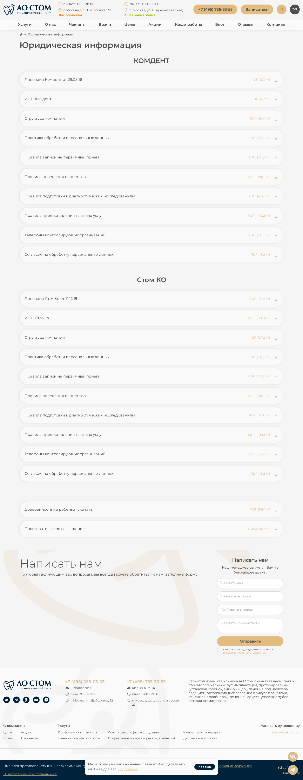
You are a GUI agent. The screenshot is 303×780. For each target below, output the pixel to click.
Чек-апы (77, 24)
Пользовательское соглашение (30, 774)
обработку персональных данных (244, 652)
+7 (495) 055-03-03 (85, 681)
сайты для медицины (290, 770)
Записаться (257, 9)
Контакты (276, 24)
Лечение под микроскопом (79, 738)
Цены (129, 24)
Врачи (105, 24)
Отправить (250, 641)
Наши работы (188, 24)
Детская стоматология (200, 738)
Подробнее (127, 769)
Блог (220, 24)
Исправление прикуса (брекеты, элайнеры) (141, 738)
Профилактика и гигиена (77, 732)
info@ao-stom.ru (286, 732)
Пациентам (29, 738)
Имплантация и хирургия (202, 732)
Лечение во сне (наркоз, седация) (134, 732)
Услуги (25, 24)
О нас (50, 24)
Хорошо (204, 767)
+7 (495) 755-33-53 (146, 681)
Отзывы (245, 24)
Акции (155, 24)
